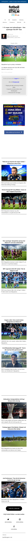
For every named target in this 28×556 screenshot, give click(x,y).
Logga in (16, 78)
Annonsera (5, 22)
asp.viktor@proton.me (13, 36)
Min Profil (19, 22)
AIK (9, 19)
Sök (24, 22)
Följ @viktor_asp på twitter (14, 37)
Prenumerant (16, 82)
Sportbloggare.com (7, 537)
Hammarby (21, 19)
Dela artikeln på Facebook (13, 132)
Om (5, 19)
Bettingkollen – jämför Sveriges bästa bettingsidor (14, 1)
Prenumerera (12, 22)
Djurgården (14, 19)
